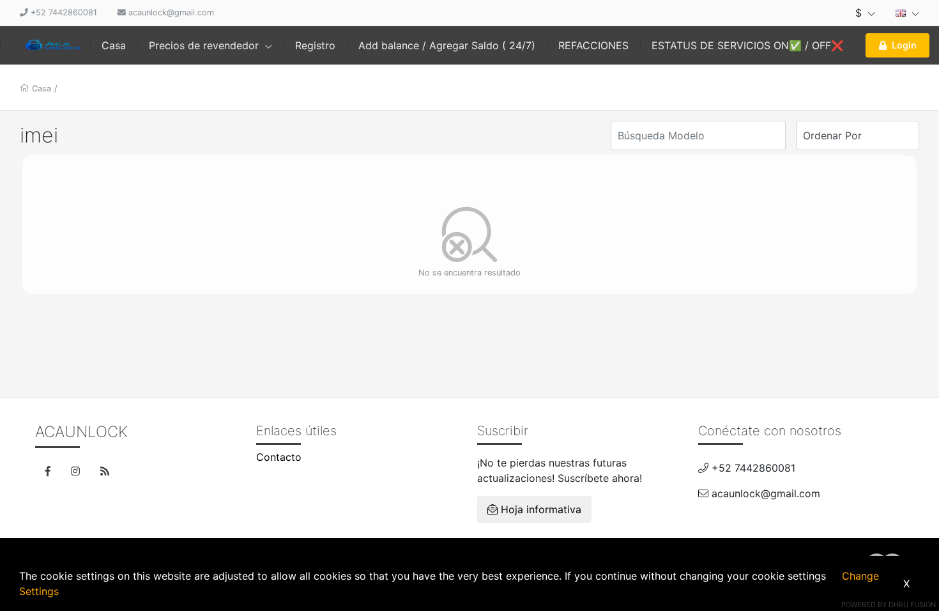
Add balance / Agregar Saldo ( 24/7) (446, 45)
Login (904, 45)
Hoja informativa (539, 509)
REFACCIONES (593, 45)
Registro (315, 45)
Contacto (279, 457)
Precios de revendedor (205, 45)
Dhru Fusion (912, 604)
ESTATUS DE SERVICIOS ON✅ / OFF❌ (748, 45)
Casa (114, 45)
